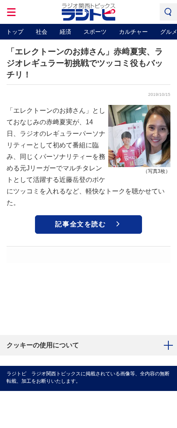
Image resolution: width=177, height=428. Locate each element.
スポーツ (95, 31)
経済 (65, 31)
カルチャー (133, 31)
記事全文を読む (80, 224)
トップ (14, 31)
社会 (41, 31)
